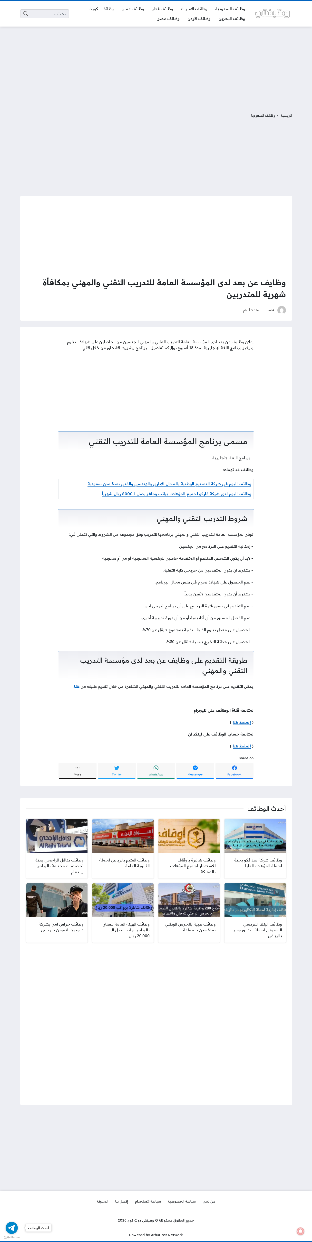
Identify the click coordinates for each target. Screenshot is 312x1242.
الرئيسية (286, 115)
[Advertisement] (156, 67)
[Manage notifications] (300, 1231)
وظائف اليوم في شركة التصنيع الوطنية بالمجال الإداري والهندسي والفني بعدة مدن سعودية (169, 483)
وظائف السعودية (263, 115)
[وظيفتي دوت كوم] (272, 13)
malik (271, 310)
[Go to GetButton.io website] (12, 1237)
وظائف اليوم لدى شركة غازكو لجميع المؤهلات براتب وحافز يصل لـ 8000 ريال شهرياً (176, 493)
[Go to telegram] (12, 1228)
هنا (76, 686)
